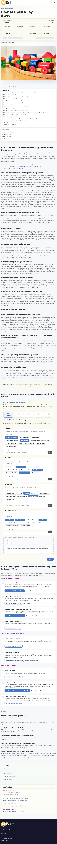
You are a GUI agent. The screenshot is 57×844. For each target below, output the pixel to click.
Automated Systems (26, 469)
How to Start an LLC (6, 838)
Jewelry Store (8, 771)
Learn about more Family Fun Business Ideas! (16, 800)
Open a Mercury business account (14, 615)
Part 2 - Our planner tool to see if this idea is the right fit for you (22, 166)
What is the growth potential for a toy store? (14, 114)
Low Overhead (31, 466)
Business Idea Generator (9, 132)
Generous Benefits (25, 525)
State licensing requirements (13, 646)
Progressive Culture (38, 522)
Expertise (26, 493)
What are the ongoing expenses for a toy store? (15, 96)
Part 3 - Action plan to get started (13, 168)
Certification (34, 493)
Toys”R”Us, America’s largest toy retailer (14, 805)
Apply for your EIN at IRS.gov (13, 603)
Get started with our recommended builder (17, 690)
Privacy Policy (4, 833)
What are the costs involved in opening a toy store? (16, 94)
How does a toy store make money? (12, 100)
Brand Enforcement (37, 469)
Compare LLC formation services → (34, 590)
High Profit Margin (10, 466)
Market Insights (33, 496)
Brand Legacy (42, 496)
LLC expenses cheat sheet (13, 628)
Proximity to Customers (11, 437)
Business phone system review (14, 703)
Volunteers (28, 522)
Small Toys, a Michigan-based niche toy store (16, 806)
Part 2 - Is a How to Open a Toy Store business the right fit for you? (19, 118)
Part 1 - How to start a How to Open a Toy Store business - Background (20, 92)
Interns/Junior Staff (10, 522)
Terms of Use (4, 836)
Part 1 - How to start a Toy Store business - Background (20, 164)
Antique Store (8, 779)
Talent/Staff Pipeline (24, 437)
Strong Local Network (11, 446)
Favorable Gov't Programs (12, 440)
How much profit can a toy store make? (13, 104)
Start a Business (6, 136)
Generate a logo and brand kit (13, 676)
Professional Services (32, 519)
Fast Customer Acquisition (12, 469)
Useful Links (5, 122)
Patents (20, 493)
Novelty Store (7, 773)
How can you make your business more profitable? (16, 106)
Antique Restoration (9, 776)
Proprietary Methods (44, 493)
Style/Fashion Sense (22, 496)
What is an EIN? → (27, 603)
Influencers (20, 522)
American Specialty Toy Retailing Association (15, 796)
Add (50, 452)
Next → (50, 559)
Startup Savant (5, 840)
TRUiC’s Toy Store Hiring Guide (12, 792)
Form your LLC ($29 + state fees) (14, 590)
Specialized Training (11, 499)
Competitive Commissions (12, 525)
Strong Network (9, 519)
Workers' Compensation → (31, 660)
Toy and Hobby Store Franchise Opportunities (16, 798)
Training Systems (20, 519)
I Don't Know (9, 434)
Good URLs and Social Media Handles (40, 440)
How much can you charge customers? (13, 102)
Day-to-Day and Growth (8, 108)
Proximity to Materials (11, 443)
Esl (4, 768)
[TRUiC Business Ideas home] (7, 2)
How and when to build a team (11, 116)
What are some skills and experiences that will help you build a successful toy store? (24, 112)
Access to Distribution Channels (26, 443)
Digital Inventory (41, 466)
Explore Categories (7, 139)
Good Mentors (42, 519)
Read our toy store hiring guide (12, 384)
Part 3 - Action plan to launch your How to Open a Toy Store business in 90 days (22, 120)
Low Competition (41, 443)
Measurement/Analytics (11, 472)
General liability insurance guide (14, 660)
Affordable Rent (35, 437)
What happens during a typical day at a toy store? (15, 110)
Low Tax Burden (25, 440)
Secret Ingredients (10, 496)
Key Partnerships (36, 472)
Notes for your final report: (11, 546)
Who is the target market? (10, 98)
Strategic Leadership (24, 472)
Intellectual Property (11, 493)
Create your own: (9, 450)
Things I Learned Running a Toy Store (14, 811)
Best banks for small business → (34, 615)
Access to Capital (21, 466)
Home (2, 86)
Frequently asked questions (9, 124)
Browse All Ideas (6, 134)
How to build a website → (37, 690)
